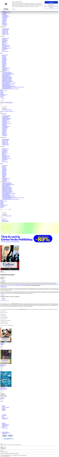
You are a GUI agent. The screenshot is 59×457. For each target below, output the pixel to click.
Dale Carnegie (4, 63)
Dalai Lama (4, 64)
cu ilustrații (50, 284)
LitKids (37, 284)
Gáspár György (4, 59)
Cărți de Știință (4, 130)
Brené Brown (4, 62)
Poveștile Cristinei (4, 48)
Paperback (2, 278)
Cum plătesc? (4, 415)
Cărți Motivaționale (5, 16)
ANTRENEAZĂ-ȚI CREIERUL (7, 78)
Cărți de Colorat (4, 24)
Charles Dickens (4, 174)
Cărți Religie (4, 14)
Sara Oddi (4, 315)
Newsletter (3, 423)
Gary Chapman (4, 57)
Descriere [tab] (3, 298)
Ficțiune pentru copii (5, 220)
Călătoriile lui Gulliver (5, 221)
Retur (3, 417)
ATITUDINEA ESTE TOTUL (6, 79)
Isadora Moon (4, 41)
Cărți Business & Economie (6, 115)
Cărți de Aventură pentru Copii (6, 12)
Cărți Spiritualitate (4, 15)
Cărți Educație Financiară (6, 116)
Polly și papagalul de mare (6, 45)
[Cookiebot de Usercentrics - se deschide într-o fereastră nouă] (6, 9)
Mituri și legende (4, 43)
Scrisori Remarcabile (5, 51)
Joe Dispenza (4, 60)
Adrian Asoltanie (4, 179)
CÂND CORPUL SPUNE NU (6, 72)
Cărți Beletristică (4, 23)
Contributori (4, 408)
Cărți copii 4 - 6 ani (5, 31)
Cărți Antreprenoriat (5, 117)
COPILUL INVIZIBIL (5, 83)
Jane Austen (4, 56)
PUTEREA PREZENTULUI (6, 76)
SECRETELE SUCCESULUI (6, 188)
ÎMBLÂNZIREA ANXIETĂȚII (7, 80)
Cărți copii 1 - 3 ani (5, 30)
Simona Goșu (6, 317)
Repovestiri (28, 284)
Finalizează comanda (8, 109)
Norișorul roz (4, 44)
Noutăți (3, 405)
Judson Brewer (4, 67)
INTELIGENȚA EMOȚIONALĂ (7, 77)
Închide (2, 401)
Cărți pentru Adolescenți (5, 28)
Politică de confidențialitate (6, 432)
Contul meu (2, 98)
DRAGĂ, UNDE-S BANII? (6, 82)
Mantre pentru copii (5, 42)
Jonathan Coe (3, 272)
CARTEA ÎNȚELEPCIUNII (6, 198)
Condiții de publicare (5, 425)
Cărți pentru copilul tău (5, 29)
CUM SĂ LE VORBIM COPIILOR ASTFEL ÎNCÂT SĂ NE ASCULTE (13, 87)
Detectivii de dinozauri (5, 148)
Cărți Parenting (4, 120)
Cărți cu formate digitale (5, 407)
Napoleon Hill (4, 69)
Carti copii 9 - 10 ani (6, 285)
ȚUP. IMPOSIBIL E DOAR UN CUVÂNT (8, 86)
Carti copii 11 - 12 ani (12, 285)
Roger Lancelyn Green (3, 388)
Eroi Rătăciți (4, 149)
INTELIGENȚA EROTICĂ (6, 85)
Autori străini (18, 284)
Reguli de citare (4, 426)
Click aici (17, 453)
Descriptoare (4, 409)
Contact (2, 100)
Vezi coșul (3, 109)
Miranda (3, 153)
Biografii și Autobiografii (5, 121)
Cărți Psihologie (4, 13)
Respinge (51, 7)
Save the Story (42, 284)
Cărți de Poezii (4, 21)
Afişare (13, 9)
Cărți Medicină (4, 17)
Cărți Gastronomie (5, 18)
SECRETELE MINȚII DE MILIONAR (8, 84)
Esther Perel (4, 61)
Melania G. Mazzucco (3, 365)
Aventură (32, 284)
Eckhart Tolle (4, 65)
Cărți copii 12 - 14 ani (5, 34)
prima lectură (54, 284)
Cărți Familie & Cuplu (5, 119)
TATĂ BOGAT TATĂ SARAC (7, 183)
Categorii (3, 406)
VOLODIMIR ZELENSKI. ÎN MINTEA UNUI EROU (10, 88)
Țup (2, 50)
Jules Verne (4, 55)
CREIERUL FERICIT (5, 75)
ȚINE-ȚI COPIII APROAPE (6, 74)
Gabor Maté (4, 58)
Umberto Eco (2, 343)
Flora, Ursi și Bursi (5, 39)
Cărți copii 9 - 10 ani (5, 32)
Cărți (3, 219)
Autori (1, 163)
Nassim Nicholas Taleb (5, 70)
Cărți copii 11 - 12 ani (5, 33)
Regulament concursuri (5, 424)
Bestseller (3, 22)
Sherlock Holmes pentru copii (6, 158)
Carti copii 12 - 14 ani (19, 285)
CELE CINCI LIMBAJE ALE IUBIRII (8, 184)
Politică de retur (4, 433)
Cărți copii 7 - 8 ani (5, 142)
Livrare (3, 416)
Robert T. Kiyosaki (5, 54)
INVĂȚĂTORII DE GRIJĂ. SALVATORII (8, 193)
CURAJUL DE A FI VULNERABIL (7, 81)
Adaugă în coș (2, 364)
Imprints (3, 410)
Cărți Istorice (4, 19)
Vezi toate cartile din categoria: (31, 285)
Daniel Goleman (4, 169)
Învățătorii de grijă (5, 40)
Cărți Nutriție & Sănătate (5, 126)
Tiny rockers (4, 49)
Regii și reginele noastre (5, 46)
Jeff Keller (3, 66)
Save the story (4, 47)
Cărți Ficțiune (4, 11)
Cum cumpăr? (4, 414)
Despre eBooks (4, 418)
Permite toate (51, 2)
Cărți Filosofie (4, 131)
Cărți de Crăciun (4, 135)
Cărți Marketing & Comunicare (6, 118)
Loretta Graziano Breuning (6, 68)
